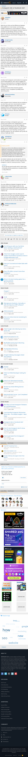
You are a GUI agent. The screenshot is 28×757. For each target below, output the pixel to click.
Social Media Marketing (12, 344)
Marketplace (6, 741)
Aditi (5, 437)
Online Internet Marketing (13, 249)
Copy (3, 483)
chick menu (6, 332)
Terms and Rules (8, 755)
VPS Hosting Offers (5, 716)
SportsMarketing (7, 312)
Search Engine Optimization (15, 259)
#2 (26, 45)
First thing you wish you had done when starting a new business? (14, 247)
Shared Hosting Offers (6, 711)
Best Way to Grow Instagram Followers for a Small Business (15, 405)
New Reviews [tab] (11, 491)
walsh (5, 298)
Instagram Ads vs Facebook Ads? (13, 422)
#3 (26, 77)
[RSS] (22, 755)
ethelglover (8, 136)
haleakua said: (5, 145)
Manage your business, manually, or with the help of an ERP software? (15, 304)
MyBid (5, 423)
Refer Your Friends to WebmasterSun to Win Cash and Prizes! (13, 467)
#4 (26, 100)
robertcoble (8, 176)
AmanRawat (6, 431)
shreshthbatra (7, 408)
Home (19, 755)
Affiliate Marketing (16, 266)
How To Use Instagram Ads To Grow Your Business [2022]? (14, 429)
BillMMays (8, 72)
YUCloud (5, 292)
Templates (6, 448)
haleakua (4, 10)
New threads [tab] (10, 443)
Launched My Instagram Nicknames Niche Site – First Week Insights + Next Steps (15, 414)
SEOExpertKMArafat (10, 203)
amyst (5, 368)
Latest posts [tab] (3, 443)
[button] (1, 3)
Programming (12, 376)
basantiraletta (7, 320)
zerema (5, 417)
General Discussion (13, 306)
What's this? (24, 487)
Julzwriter (6, 390)
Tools (2, 487)
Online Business (4, 685)
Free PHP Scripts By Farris (10, 446)
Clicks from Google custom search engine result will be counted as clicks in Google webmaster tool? (15, 255)
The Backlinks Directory (11, 349)
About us (15, 755)
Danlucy (5, 249)
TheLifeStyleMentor (8, 382)
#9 (26, 209)
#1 (26, 23)
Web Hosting (10, 282)
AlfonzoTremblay (10, 94)
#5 (26, 119)
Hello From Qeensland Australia (13, 381)
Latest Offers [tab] (3, 491)
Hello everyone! (8, 311)
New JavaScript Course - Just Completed (15, 394)
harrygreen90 (7, 274)
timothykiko (6, 259)
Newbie (6, 367)
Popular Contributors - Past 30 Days (11, 496)
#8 (26, 182)
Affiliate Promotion (5, 707)
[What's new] (23, 2)
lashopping (6, 376)
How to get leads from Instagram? (14, 436)
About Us (5, 732)
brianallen (6, 358)
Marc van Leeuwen (8, 266)
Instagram (12, 431)
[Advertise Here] (21, 596)
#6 (26, 142)
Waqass (7, 114)
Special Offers (4, 705)
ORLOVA (5, 282)
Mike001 (5, 396)
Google (10, 358)
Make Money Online (5, 696)
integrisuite (6, 306)
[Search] (26, 2)
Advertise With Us (7, 737)
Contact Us (5, 739)
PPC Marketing (4, 689)
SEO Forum (3, 682)
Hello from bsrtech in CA (11, 337)
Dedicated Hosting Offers (6, 718)
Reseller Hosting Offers (6, 714)
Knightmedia (9, 40)
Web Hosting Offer (5, 709)
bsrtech (5, 338)
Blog (4, 734)
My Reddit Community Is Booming (14, 343)
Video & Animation (12, 396)
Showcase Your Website (13, 390)
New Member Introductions (14, 292)
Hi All (5, 297)
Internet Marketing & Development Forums (17, 417)
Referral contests (5, 464)
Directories (9, 350)
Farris (5, 344)
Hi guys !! (6, 291)
